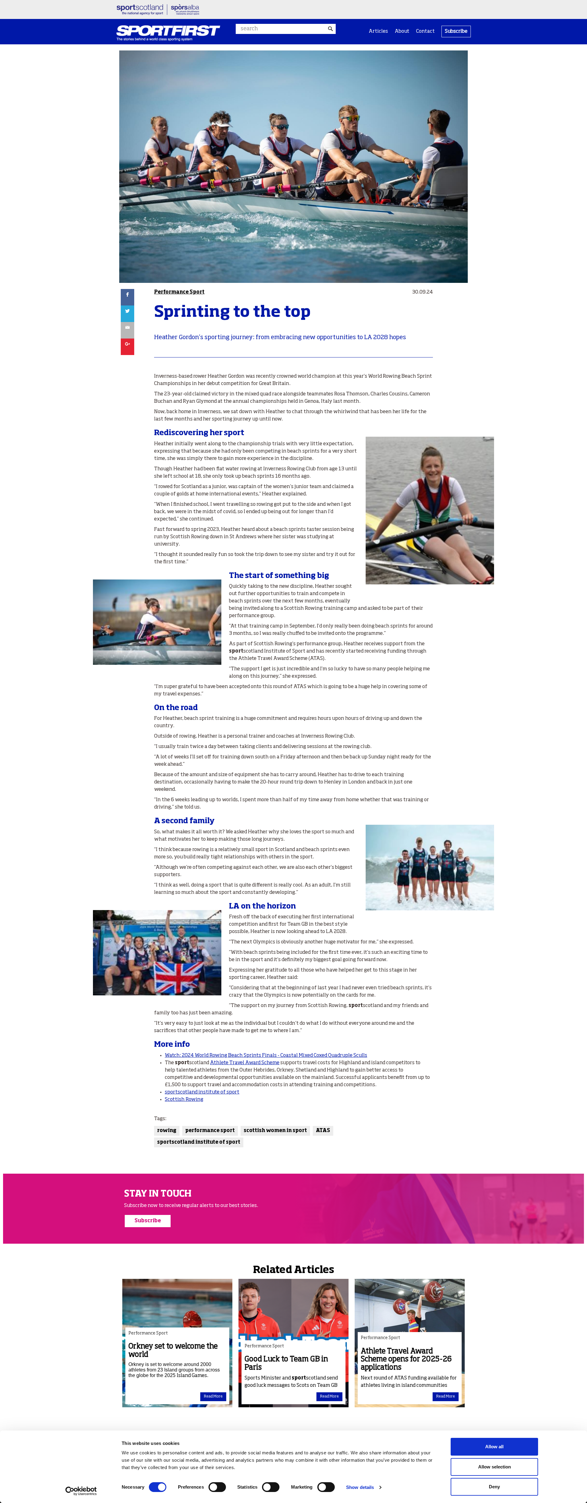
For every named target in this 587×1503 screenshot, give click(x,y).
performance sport (210, 1130)
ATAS (323, 1130)
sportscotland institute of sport (202, 1092)
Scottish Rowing (184, 1099)
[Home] (168, 33)
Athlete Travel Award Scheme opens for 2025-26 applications (406, 1359)
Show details (360, 1487)
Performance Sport (179, 292)
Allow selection (494, 1466)
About (402, 31)
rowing (166, 1130)
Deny (494, 1486)
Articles (378, 31)
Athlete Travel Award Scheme (244, 1063)
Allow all (494, 1446)
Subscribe (456, 31)
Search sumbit (331, 29)
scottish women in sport (275, 1130)
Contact (425, 31)
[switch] (217, 1487)
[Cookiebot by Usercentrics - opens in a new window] (81, 1491)
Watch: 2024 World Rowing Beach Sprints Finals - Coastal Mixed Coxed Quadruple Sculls (266, 1055)
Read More (213, 1396)
